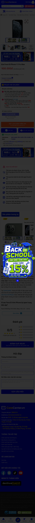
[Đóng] (17, 280)
